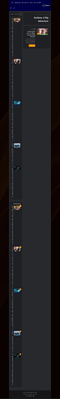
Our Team (35, 394)
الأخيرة (20, 14)
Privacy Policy (30, 394)
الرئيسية (38, 2)
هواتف (22, 2)
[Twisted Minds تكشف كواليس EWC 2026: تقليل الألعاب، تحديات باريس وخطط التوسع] (17, 20)
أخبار (28, 2)
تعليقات (12, 14)
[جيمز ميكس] (46, 5)
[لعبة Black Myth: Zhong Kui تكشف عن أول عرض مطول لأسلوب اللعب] (17, 168)
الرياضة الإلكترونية (18, 2)
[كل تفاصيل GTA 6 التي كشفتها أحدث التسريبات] (17, 145)
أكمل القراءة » (32, 45)
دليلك (12, 2)
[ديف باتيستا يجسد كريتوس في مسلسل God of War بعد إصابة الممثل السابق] (17, 61)
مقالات (34, 2)
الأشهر (16, 14)
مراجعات (31, 2)
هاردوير (25, 2)
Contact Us (25, 394)
